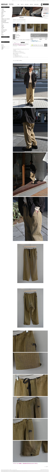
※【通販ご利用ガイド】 (34, 40)
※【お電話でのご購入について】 (36, 41)
